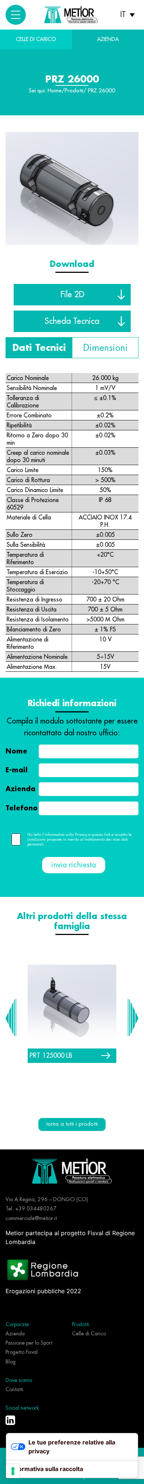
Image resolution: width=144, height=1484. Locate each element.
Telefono (22, 808)
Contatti (14, 1389)
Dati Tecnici (39, 347)
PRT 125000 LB (51, 1055)
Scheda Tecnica (72, 321)
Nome (16, 751)
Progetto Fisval (22, 1352)
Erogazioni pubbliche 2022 (43, 1291)
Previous (11, 1017)
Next (132, 1017)
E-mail (17, 770)
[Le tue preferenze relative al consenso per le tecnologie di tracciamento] (13, 1471)
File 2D (72, 294)
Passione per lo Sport (29, 1342)
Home (55, 91)
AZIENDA (108, 39)
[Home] (72, 1170)
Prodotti (74, 91)
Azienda (20, 789)
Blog (11, 1361)
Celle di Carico (36, 39)
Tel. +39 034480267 (31, 1208)
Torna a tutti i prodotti (72, 1124)
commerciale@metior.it (31, 1218)
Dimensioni (105, 347)
